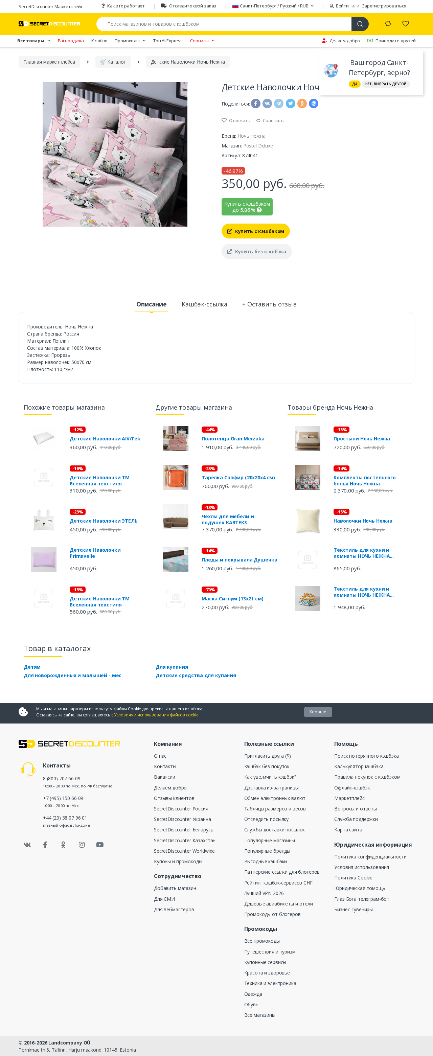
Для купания (172, 667)
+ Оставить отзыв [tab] (269, 304)
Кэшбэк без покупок (267, 766)
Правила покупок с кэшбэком (367, 777)
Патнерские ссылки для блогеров (282, 872)
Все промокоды (262, 941)
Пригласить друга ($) (267, 756)
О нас (160, 756)
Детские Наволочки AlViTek (105, 439)
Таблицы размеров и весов (275, 808)
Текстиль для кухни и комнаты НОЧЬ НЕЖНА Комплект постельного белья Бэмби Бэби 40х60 (371, 553)
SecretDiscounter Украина (182, 819)
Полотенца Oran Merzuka (233, 439)
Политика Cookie (353, 877)
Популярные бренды (267, 851)
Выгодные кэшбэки (265, 861)
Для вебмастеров (174, 909)
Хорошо (318, 712)
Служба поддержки (356, 819)
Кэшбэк (99, 41)
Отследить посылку (266, 819)
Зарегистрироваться (384, 6)
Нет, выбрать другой (386, 84)
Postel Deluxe (258, 145)
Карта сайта (348, 829)
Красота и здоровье (267, 972)
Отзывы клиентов (174, 798)
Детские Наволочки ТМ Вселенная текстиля (100, 481)
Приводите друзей (395, 41)
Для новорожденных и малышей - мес (72, 675)
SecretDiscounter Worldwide (184, 851)
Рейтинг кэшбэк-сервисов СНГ (278, 882)
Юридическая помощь (359, 888)
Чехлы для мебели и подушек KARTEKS (228, 519)
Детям (32, 667)
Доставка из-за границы (271, 787)
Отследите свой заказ (192, 6)
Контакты (165, 766)
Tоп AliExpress (168, 41)
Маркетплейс (349, 798)
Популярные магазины (269, 840)
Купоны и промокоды (178, 861)
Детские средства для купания (196, 675)
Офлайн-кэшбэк (352, 787)
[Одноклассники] (63, 844)
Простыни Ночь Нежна (362, 439)
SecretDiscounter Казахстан (184, 840)
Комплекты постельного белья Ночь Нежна (365, 481)
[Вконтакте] (27, 844)
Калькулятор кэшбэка (358, 766)
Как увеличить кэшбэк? (270, 777)
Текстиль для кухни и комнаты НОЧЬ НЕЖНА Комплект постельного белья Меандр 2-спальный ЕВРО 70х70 (371, 592)
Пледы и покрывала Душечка (239, 560)
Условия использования (361, 867)
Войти (342, 6)
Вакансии (164, 777)
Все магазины (259, 1015)
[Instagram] (81, 844)
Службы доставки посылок (274, 829)
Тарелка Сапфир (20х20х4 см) (238, 478)
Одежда (253, 994)
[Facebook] (45, 844)
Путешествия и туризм (270, 951)
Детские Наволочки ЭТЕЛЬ (104, 521)
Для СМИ (164, 899)
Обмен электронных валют (275, 798)
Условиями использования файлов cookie (156, 715)
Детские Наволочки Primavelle (95, 553)
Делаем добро (344, 41)
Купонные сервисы (265, 962)
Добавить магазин (175, 888)
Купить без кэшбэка (260, 251)
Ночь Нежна (251, 136)
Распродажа (71, 41)
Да (355, 84)
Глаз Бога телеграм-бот (361, 899)
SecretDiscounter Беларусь (183, 829)
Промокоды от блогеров (272, 914)
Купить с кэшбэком (259, 231)
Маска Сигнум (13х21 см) (233, 599)
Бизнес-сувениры (353, 909)
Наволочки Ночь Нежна (363, 521)
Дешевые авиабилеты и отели (278, 903)
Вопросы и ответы (355, 808)
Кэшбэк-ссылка (204, 304)
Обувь (251, 1004)
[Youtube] (99, 844)
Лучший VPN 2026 (264, 893)
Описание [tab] (151, 304)
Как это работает (126, 6)
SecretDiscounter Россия (181, 808)
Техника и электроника (270, 983)
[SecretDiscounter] (49, 23)
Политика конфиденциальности (370, 856)
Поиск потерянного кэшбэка (366, 756)
